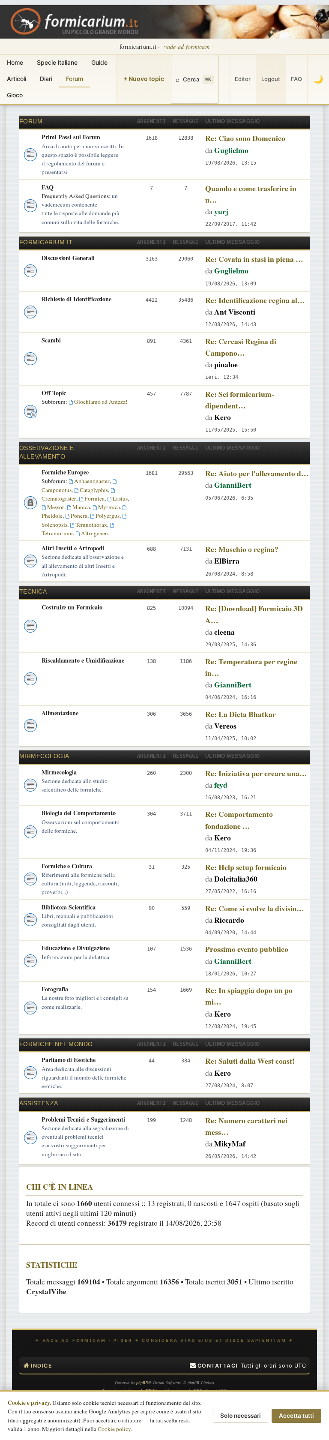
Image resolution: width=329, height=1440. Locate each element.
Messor (55, 507)
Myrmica (109, 507)
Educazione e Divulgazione (76, 947)
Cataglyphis (94, 490)
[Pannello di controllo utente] (224, 79)
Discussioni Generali (68, 257)
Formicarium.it (46, 242)
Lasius (120, 498)
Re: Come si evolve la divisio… (254, 908)
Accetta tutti (296, 1415)
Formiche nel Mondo (56, 1044)
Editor (243, 78)
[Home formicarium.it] (164, 22)
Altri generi (95, 533)
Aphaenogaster (92, 481)
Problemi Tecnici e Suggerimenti (83, 1119)
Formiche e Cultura (67, 865)
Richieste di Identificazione (76, 298)
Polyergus (108, 515)
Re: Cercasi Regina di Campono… (240, 347)
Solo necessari (240, 1415)
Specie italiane (57, 62)
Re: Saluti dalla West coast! (250, 1060)
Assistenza (38, 1103)
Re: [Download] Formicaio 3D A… (254, 614)
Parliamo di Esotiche (69, 1059)
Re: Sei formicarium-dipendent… (239, 399)
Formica (94, 498)
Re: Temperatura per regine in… (251, 667)
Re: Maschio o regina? (241, 549)
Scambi (51, 340)
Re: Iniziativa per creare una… (256, 773)
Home (15, 62)
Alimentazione (60, 712)
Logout (270, 78)
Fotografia (55, 988)
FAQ (296, 78)
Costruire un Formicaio (72, 607)
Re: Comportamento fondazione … (239, 819)
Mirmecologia (44, 756)
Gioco (15, 95)
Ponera (79, 515)
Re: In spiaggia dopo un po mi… (249, 995)
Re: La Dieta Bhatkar (240, 714)
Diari (46, 78)
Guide (99, 62)
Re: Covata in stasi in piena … (254, 258)
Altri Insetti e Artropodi (73, 547)
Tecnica (33, 591)
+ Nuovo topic (143, 78)
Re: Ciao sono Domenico (245, 138)
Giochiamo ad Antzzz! (101, 401)
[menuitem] (214, 1366)
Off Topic (54, 392)
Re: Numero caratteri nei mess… (246, 1126)
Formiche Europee (65, 472)
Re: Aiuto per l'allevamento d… (257, 473)
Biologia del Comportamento (79, 812)
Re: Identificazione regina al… (255, 300)
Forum (74, 78)
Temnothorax (91, 524)
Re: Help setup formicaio (246, 867)
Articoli (16, 78)
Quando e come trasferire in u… (250, 194)
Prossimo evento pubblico (246, 948)
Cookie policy (114, 1429)
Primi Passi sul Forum (71, 136)
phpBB (142, 1383)
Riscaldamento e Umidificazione (83, 660)
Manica (81, 507)
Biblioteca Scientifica (68, 907)
